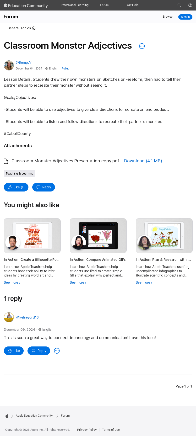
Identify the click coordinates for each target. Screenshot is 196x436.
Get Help (132, 5)
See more (11, 282)
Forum (104, 5)
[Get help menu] (141, 5)
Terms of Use (111, 429)
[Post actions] (141, 46)
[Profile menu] (193, 5)
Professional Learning (74, 5)
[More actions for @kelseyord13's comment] (57, 351)
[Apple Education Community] (26, 5)
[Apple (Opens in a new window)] (7, 416)
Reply (46, 187)
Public (65, 68)
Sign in (185, 17)
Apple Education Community (34, 415)
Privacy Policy (87, 429)
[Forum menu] (111, 5)
